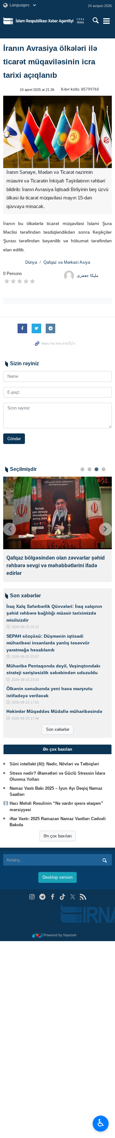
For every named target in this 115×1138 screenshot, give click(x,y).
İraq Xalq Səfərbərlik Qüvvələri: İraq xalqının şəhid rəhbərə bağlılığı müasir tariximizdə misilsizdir (54, 613)
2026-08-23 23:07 (25, 656)
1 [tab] (82, 469)
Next (105, 529)
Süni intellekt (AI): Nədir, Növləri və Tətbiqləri (54, 764)
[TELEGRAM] (42, 896)
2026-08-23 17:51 (25, 702)
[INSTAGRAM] (32, 896)
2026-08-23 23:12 (25, 627)
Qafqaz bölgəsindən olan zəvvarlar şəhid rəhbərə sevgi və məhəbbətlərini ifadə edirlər (55, 565)
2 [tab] (89, 469)
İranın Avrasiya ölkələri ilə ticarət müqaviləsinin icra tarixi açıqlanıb (50, 61)
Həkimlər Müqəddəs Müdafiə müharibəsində (54, 711)
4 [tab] (103, 469)
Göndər (14, 438)
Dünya (31, 262)
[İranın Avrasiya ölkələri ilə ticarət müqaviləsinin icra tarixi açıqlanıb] (57, 132)
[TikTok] (62, 896)
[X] (72, 896)
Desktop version (57, 877)
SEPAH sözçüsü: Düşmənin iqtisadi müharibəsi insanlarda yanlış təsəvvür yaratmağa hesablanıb (47, 643)
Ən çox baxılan (57, 836)
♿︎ (100, 1123)
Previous (9, 529)
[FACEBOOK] (52, 896)
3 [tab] (96, 469)
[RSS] (83, 896)
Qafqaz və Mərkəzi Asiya (66, 262)
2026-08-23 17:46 (25, 718)
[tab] (57, 749)
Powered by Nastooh (60, 935)
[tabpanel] (57, 529)
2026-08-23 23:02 (25, 680)
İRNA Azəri (50, 20)
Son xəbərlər (57, 729)
